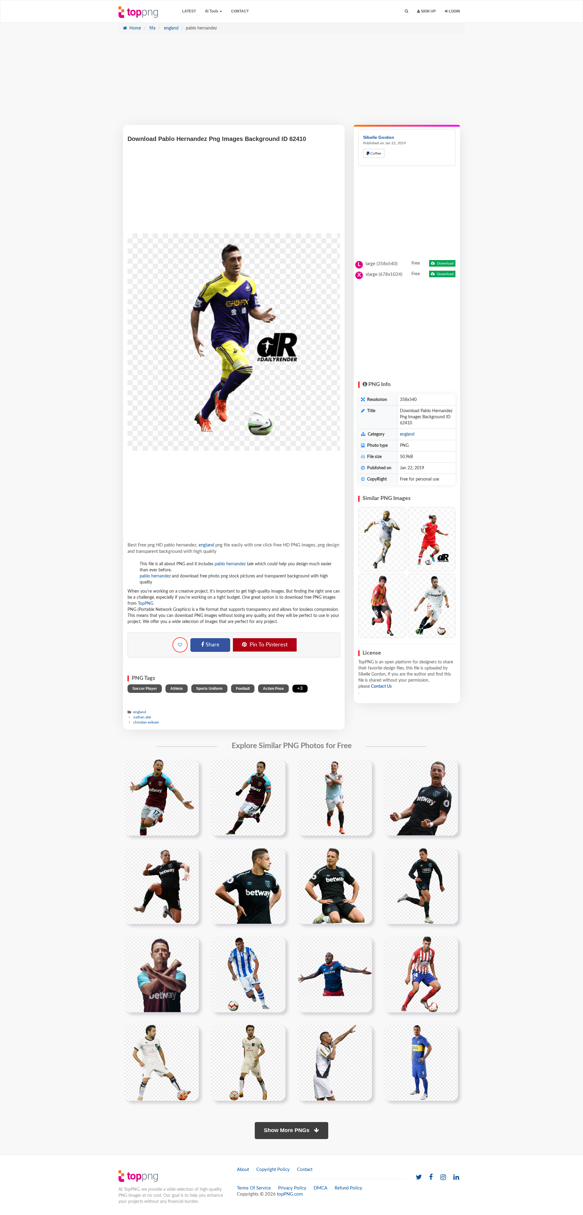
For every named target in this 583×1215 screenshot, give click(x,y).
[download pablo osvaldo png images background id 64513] (421, 1062)
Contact (240, 11)
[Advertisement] (291, 82)
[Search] (406, 11)
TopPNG (145, 603)
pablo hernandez (230, 564)
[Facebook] (431, 1177)
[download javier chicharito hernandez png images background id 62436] (161, 974)
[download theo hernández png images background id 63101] (248, 974)
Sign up (428, 11)
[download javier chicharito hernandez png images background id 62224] (421, 797)
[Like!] (180, 644)
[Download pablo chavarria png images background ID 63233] (382, 606)
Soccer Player (144, 688)
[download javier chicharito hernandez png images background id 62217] (161, 797)
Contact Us (381, 686)
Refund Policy (348, 1188)
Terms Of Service (254, 1188)
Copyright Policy (273, 1169)
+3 (300, 688)
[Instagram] (443, 1177)
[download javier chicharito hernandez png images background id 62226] (161, 886)
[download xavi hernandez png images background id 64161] (161, 1062)
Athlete (176, 688)
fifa (151, 28)
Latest (189, 11)
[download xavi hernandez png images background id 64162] (248, 1062)
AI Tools (212, 11)
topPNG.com (290, 1194)
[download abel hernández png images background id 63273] (335, 974)
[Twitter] (419, 1177)
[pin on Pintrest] (191, 767)
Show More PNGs (287, 1130)
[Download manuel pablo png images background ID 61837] (382, 539)
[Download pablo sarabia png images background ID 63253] (431, 606)
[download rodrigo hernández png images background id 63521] (421, 974)
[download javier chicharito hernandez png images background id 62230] (335, 886)
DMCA (320, 1188)
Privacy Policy (292, 1188)
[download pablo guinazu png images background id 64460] (335, 1062)
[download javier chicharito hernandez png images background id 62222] (335, 797)
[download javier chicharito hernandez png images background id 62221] (248, 797)
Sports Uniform (209, 688)
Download (445, 263)
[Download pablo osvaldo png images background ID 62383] (431, 539)
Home (134, 28)
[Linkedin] (456, 1177)
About (243, 1169)
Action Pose (273, 688)
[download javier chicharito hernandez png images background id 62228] (248, 886)
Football (243, 688)
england (171, 28)
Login (454, 11)
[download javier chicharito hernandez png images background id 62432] (421, 886)
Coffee (375, 153)
